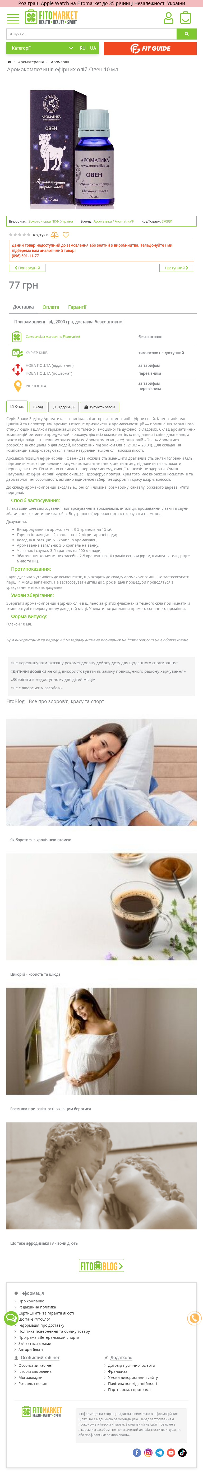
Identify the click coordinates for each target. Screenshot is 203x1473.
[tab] (23, 307)
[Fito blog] (101, 1265)
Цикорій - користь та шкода (35, 974)
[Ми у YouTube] (171, 1452)
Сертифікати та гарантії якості (46, 1313)
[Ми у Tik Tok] (182, 1452)
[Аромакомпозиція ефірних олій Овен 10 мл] (72, 143)
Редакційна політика (37, 1307)
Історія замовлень (35, 1371)
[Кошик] (185, 19)
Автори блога (31, 1349)
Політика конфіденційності (132, 1383)
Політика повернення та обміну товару (54, 1331)
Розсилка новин (33, 1383)
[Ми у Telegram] (159, 1452)
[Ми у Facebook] (137, 1452)
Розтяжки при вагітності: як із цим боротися (50, 1108)
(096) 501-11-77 (25, 255)
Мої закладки (31, 1377)
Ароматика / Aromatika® (114, 221)
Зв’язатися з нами (35, 1343)
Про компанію (31, 1300)
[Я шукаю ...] (187, 34)
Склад (38, 407)
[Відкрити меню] (12, 19)
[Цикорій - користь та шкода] (101, 907)
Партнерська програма (129, 1389)
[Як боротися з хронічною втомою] (101, 772)
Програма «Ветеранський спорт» (49, 1337)
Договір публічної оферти (131, 1365)
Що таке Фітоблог (34, 1319)
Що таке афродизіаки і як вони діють (44, 1243)
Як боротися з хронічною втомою (40, 839)
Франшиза (117, 1371)
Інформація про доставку (41, 1325)
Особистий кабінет (36, 1365)
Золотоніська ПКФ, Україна (51, 221)
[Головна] (10, 61)
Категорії (21, 48)
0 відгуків (40, 234)
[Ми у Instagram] (148, 1452)
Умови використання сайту (133, 1377)
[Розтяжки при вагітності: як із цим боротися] (101, 1041)
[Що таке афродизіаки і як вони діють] (101, 1176)
